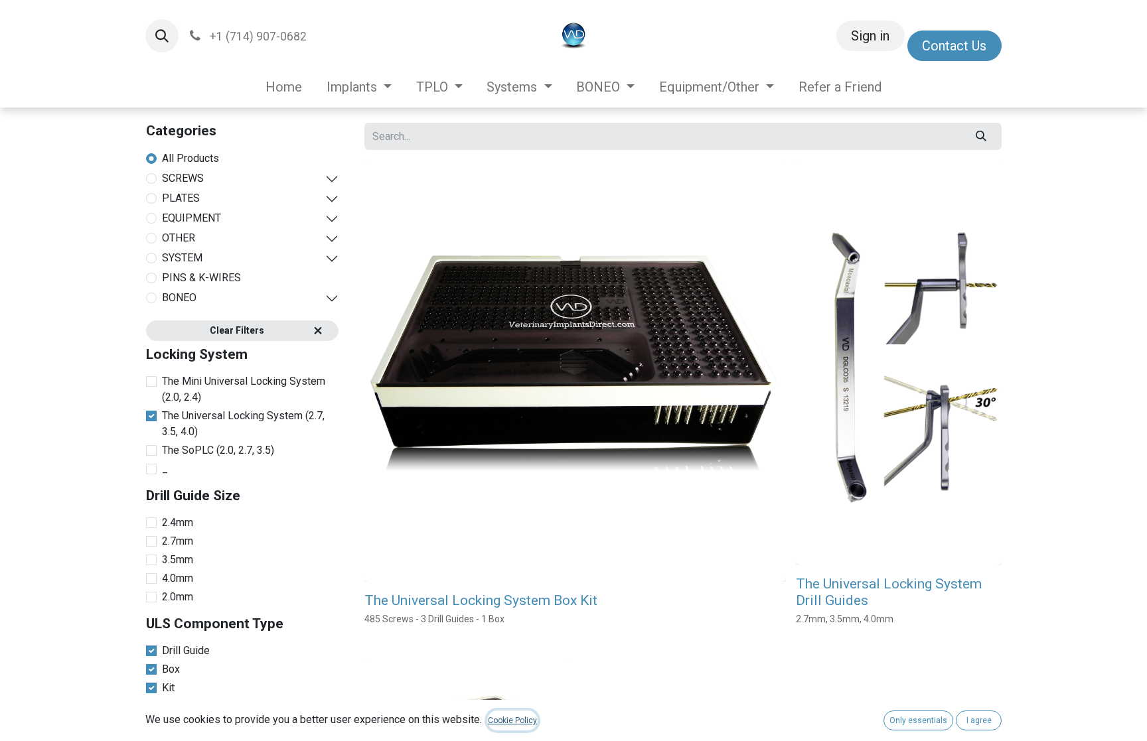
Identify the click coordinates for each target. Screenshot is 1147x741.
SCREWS (183, 178)
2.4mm (177, 522)
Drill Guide (186, 650)
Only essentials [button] (918, 720)
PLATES (181, 198)
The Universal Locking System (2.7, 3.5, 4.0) (243, 423)
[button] (162, 35)
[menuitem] (284, 87)
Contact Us (954, 46)
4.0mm (177, 578)
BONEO (179, 297)
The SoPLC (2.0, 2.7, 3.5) (218, 450)
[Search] (981, 136)
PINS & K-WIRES (201, 277)
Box (171, 669)
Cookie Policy (512, 720)
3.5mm (177, 559)
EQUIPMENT (191, 218)
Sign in (870, 36)
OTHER (178, 238)
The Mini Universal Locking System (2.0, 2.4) (243, 389)
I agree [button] (979, 720)
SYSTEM (182, 257)
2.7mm (177, 541)
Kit (168, 687)
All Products (190, 158)
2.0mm (177, 596)
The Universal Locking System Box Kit (480, 600)
